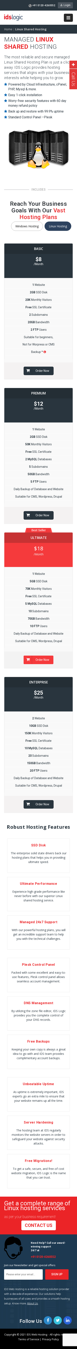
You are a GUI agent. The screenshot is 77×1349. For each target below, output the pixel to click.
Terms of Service (28, 1339)
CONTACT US (38, 1225)
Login (66, 5)
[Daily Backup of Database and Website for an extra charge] (45, 352)
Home (8, 29)
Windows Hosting (27, 226)
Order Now (42, 370)
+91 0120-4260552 (43, 5)
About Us (32, 1303)
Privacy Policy (50, 1339)
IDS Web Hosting (37, 1334)
